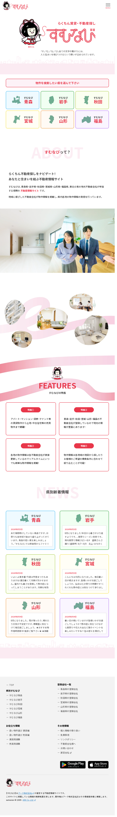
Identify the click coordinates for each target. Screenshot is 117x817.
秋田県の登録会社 (69, 697)
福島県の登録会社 (69, 711)
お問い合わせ (67, 748)
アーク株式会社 (25, 793)
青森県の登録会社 (69, 689)
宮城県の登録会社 (69, 702)
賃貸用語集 (14, 739)
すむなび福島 (15, 717)
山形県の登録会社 (69, 706)
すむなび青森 (15, 695)
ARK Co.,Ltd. (28, 799)
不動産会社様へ (68, 743)
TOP (11, 684)
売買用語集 (14, 743)
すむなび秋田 (15, 704)
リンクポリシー (68, 739)
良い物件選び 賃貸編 (19, 730)
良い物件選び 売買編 (19, 734)
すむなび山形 (15, 712)
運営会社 (64, 752)
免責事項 (64, 734)
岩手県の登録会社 (69, 693)
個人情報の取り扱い (70, 730)
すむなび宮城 (15, 708)
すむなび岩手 (15, 699)
